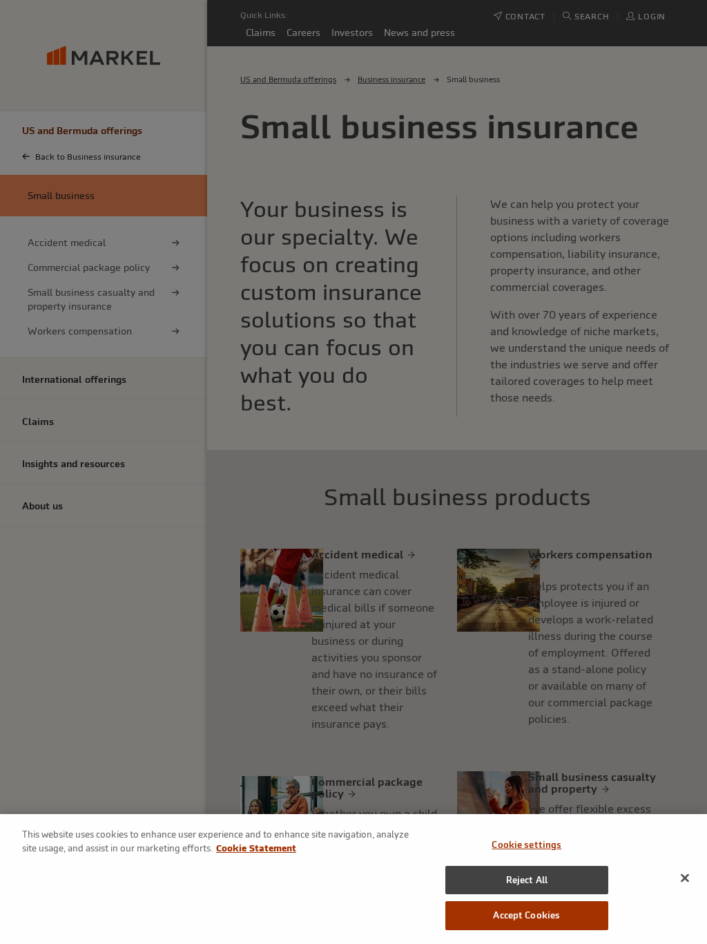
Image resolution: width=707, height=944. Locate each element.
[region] (353, 879)
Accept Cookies (526, 915)
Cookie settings (526, 845)
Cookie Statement (256, 848)
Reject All (527, 880)
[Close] (685, 878)
